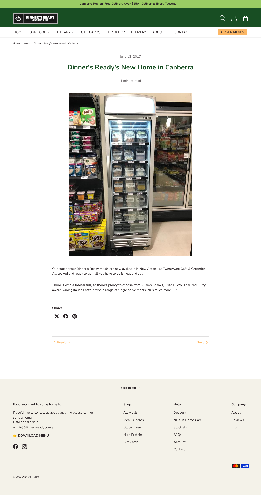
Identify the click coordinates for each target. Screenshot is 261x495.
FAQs (178, 434)
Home (18, 32)
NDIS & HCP (115, 32)
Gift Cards (90, 32)
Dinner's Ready (30, 476)
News (26, 43)
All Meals (130, 412)
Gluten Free (132, 427)
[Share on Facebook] (65, 316)
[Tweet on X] (56, 316)
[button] (245, 18)
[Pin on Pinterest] (74, 316)
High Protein (132, 434)
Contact (182, 32)
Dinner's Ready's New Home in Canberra (56, 43)
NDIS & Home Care (188, 420)
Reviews (237, 420)
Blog (234, 427)
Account (180, 442)
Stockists (180, 427)
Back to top (129, 388)
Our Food (37, 32)
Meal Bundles (133, 420)
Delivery (138, 32)
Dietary (64, 32)
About (158, 32)
